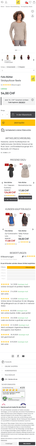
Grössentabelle (11, 67)
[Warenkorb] (34, 2)
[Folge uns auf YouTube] (23, 356)
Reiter (2, 6)
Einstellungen (9, 444)
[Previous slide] (2, 60)
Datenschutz (4, 440)
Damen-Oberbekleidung (12, 6)
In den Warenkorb (11, 199)
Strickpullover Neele (26, 6)
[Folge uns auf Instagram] (13, 356)
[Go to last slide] (2, 182)
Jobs (9, 379)
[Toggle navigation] (2, 2)
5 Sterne (3, 267)
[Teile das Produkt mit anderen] (32, 16)
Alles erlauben (27, 444)
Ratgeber (22, 67)
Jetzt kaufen (19, 122)
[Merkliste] (30, 2)
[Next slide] (33, 60)
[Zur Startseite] (18, 2)
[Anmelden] (6, 2)
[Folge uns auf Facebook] (18, 356)
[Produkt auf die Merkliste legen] (32, 11)
